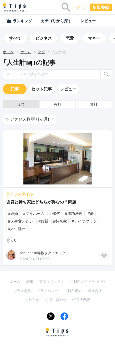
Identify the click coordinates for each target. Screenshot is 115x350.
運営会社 (95, 291)
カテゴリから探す (56, 20)
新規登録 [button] (101, 7)
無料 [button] (93, 104)
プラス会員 (22, 291)
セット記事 (41, 88)
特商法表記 (81, 299)
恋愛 (70, 37)
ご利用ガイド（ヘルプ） (87, 281)
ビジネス (43, 37)
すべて (15, 37)
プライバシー (47, 291)
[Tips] (15, 7)
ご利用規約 (73, 291)
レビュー (88, 20)
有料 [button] (57, 104)
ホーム (8, 52)
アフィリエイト (51, 281)
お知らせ (32, 299)
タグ (41, 52)
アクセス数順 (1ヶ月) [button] (30, 118)
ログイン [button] (80, 7)
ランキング (22, 20)
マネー (94, 37)
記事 (15, 88)
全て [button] (21, 104)
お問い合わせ (55, 299)
